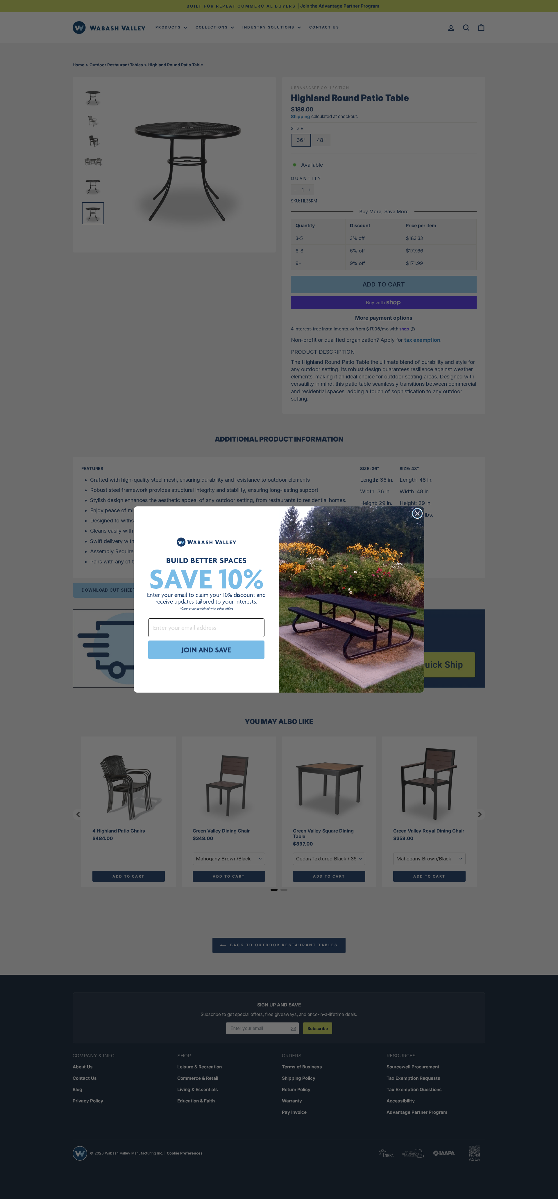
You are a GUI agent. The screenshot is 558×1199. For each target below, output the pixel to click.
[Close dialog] (417, 513)
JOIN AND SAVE (206, 649)
